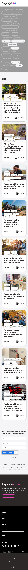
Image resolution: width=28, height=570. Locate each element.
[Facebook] (12, 546)
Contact (4, 530)
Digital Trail (6, 41)
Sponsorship (15, 62)
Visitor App (16, 23)
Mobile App (14, 30)
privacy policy (17, 469)
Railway (16, 58)
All (3, 9)
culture (5, 69)
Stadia (5, 65)
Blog (4, 78)
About (3, 518)
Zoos (15, 20)
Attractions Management (10, 27)
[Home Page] (9, 3)
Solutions (4, 512)
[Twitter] (3, 546)
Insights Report (7, 58)
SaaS (4, 44)
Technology (19, 9)
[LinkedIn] (6, 546)
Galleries (13, 51)
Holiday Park (17, 55)
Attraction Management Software (12, 13)
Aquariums (6, 34)
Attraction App (7, 20)
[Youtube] (15, 546)
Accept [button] (10, 567)
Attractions (6, 23)
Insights (4, 524)
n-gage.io (10, 9)
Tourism (19, 65)
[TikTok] (18, 546)
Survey (12, 65)
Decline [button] (17, 567)
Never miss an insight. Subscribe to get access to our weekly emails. (14, 433)
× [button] (25, 556)
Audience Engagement (9, 16)
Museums (15, 34)
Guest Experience (7, 37)
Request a (11, 484)
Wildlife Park (12, 44)
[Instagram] (9, 546)
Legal (3, 535)
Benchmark (6, 48)
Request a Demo (8, 496)
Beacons (17, 37)
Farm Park (15, 48)
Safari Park (6, 62)
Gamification (6, 55)
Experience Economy (18, 41)
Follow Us (4, 542)
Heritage (5, 30)
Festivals (5, 51)
